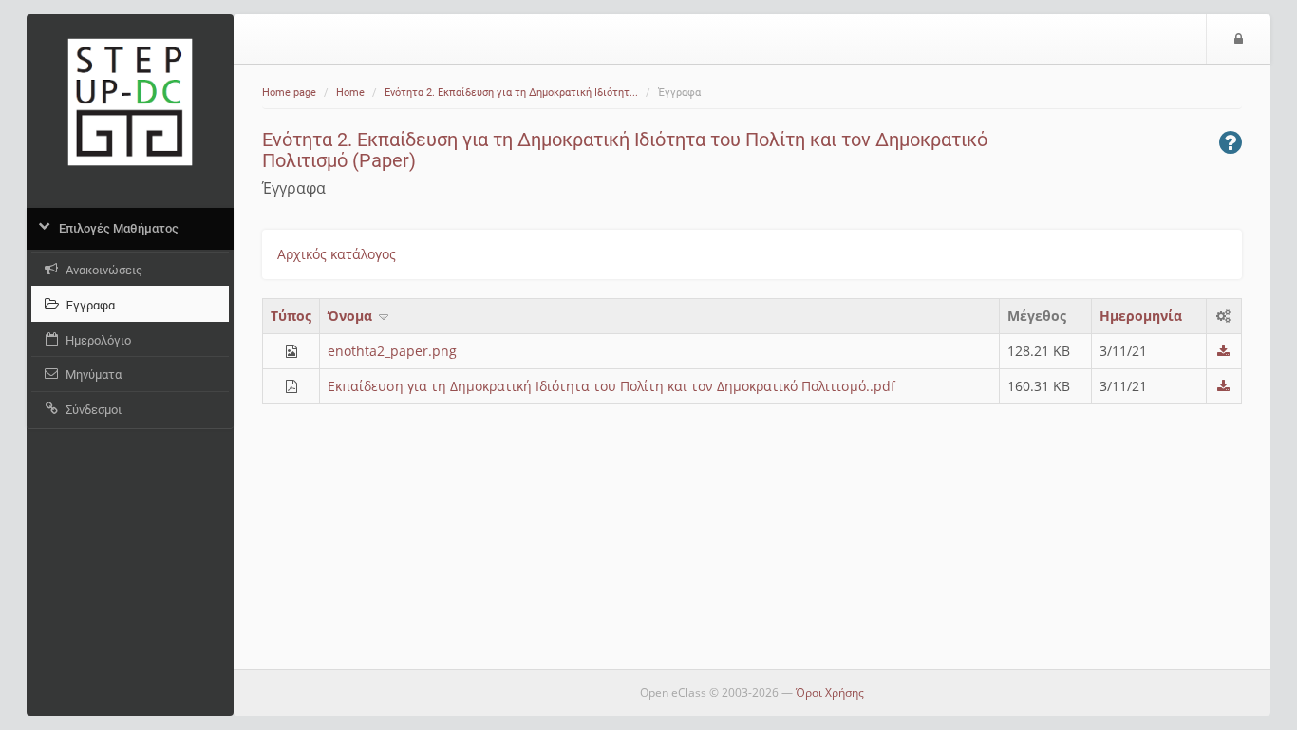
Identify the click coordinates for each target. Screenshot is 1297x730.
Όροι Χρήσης (830, 692)
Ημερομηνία (1141, 316)
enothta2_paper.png (392, 351)
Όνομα (352, 316)
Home (350, 92)
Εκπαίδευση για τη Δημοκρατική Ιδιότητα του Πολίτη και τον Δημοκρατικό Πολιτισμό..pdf (611, 386)
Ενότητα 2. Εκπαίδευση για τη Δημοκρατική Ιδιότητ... (511, 92)
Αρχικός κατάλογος (336, 254)
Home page (289, 92)
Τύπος (291, 316)
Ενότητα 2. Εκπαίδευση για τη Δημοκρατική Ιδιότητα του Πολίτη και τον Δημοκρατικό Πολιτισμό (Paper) (624, 150)
